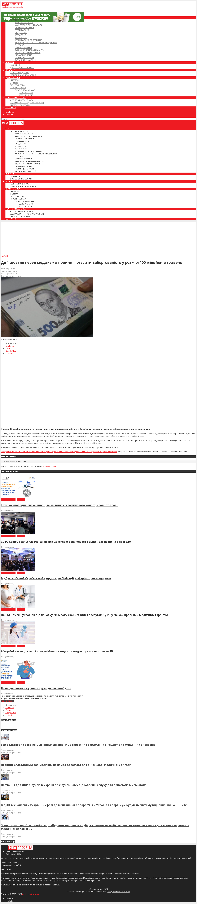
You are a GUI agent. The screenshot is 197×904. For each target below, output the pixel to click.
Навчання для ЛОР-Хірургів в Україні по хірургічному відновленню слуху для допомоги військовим (73, 785)
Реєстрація (6, 869)
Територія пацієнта (15, 97)
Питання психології (25, 60)
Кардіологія (21, 32)
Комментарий (7, 701)
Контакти (10, 107)
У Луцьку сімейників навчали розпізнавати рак (24, 698)
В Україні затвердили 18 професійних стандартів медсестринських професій (57, 651)
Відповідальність (13, 854)
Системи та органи (20, 105)
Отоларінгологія (23, 47)
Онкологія (20, 45)
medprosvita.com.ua (30, 894)
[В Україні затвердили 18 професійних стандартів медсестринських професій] (18, 643)
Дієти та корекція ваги (21, 100)
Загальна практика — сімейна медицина (36, 42)
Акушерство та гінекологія (28, 25)
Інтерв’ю (14, 80)
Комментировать (9, 271)
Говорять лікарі (18, 87)
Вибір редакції (8, 499)
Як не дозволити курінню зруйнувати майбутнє (36, 688)
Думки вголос (12, 77)
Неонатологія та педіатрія (28, 40)
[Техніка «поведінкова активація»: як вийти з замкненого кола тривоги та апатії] (18, 497)
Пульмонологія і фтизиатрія (29, 50)
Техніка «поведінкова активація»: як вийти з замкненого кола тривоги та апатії (59, 505)
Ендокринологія (23, 55)
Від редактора (17, 85)
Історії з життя (27, 95)
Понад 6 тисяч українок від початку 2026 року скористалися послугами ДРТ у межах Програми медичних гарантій (84, 615)
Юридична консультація (23, 75)
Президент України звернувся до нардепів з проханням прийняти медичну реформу (42, 696)
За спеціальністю (19, 20)
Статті (8, 17)
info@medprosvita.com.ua (119, 891)
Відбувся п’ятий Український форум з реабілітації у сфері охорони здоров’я (56, 578)
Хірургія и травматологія (27, 52)
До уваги (10, 70)
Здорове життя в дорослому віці (27, 102)
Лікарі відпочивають (25, 90)
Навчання (15, 65)
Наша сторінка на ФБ (11, 865)
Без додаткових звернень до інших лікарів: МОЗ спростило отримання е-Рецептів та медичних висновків (78, 744)
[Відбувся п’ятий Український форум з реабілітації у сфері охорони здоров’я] (18, 570)
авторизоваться (49, 466)
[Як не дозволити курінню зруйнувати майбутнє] (18, 680)
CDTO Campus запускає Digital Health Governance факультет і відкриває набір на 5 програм (66, 541)
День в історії (26, 92)
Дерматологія (22, 30)
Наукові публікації (24, 22)
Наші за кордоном (19, 72)
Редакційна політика (14, 851)
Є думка (14, 82)
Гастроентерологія (24, 27)
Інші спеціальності (24, 57)
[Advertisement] (98, 238)
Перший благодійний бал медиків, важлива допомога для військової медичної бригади (66, 765)
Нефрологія (21, 37)
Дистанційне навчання (22, 67)
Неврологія (20, 35)
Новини (9, 62)
